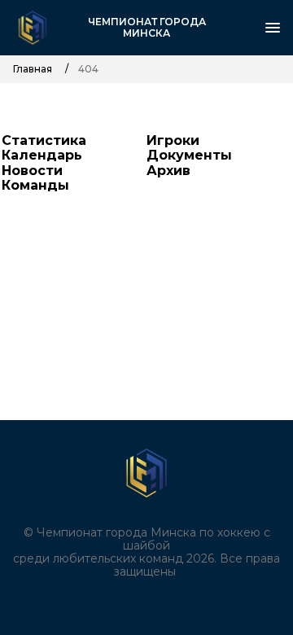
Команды (35, 185)
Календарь (42, 155)
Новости (32, 170)
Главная (32, 69)
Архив (168, 170)
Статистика (44, 140)
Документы (189, 155)
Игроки (172, 140)
